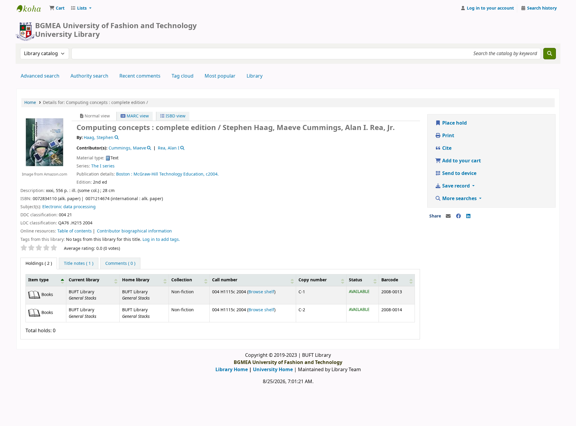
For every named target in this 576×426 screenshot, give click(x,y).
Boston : (124, 174)
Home (30, 102)
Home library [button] (135, 280)
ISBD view (174, 116)
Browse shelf (261, 292)
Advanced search (40, 76)
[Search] (549, 53)
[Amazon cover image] (44, 142)
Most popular (220, 76)
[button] (57, 8)
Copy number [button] (312, 280)
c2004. (212, 174)
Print (447, 135)
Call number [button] (224, 280)
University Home (273, 369)
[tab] (78, 264)
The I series (103, 166)
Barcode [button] (389, 280)
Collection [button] (181, 280)
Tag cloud (183, 76)
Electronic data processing (69, 207)
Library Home (231, 369)
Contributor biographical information (134, 231)
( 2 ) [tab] (39, 263)
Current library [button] (84, 280)
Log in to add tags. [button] (161, 239)
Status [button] (355, 280)
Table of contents (74, 231)
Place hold (454, 123)
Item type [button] (38, 280)
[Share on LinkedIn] (468, 216)
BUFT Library (32, 8)
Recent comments (139, 76)
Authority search (89, 76)
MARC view (137, 116)
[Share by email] (448, 216)
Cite (446, 148)
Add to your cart (461, 160)
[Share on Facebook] (458, 216)
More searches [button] (459, 198)
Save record (456, 186)
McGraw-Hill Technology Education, (169, 174)
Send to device (458, 173)
